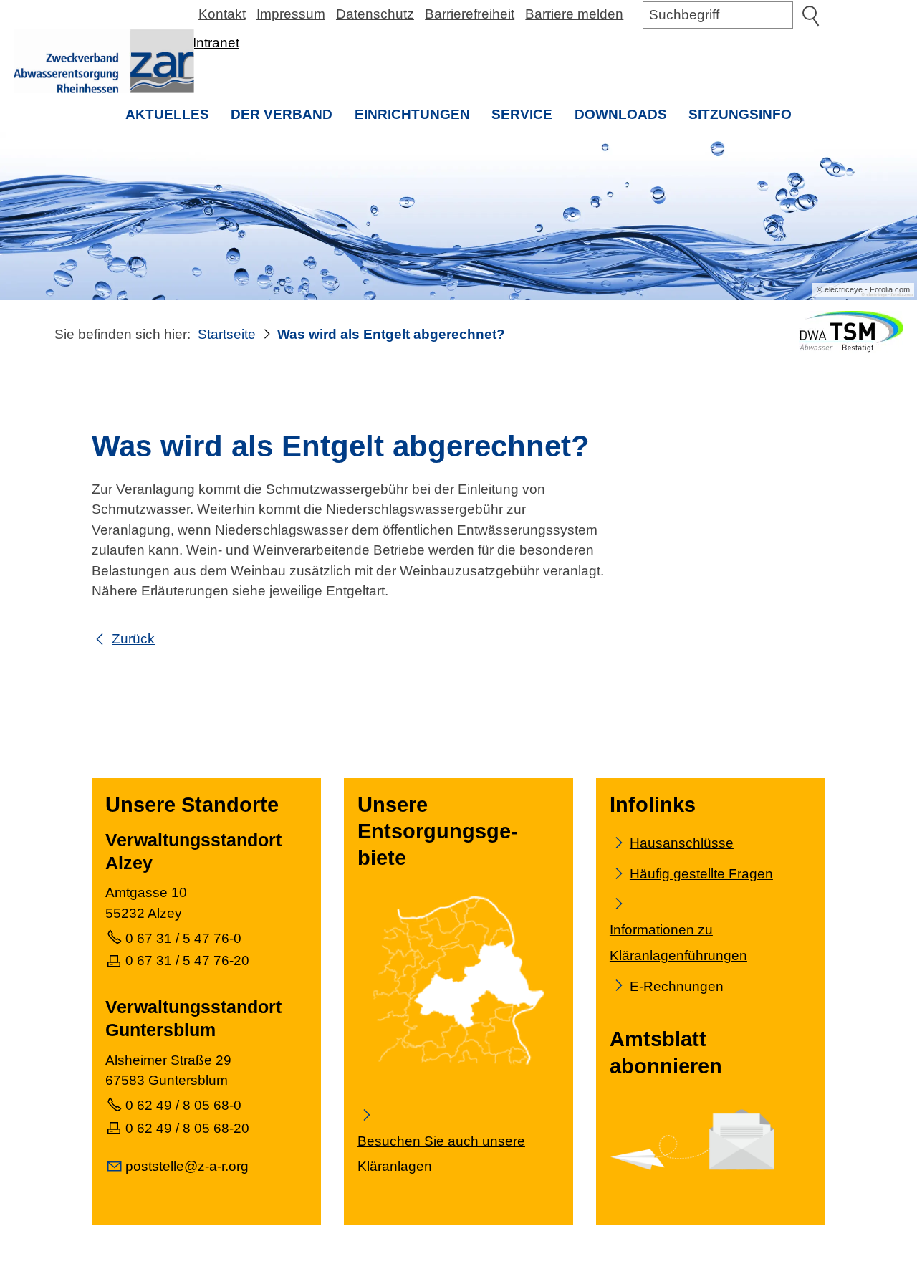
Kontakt (222, 13)
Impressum (290, 13)
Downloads (621, 114)
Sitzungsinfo (745, 119)
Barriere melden (574, 13)
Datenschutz (375, 13)
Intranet (216, 42)
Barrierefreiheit (469, 13)
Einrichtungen (412, 114)
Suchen (810, 15)
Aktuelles (167, 114)
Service (521, 114)
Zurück (133, 638)
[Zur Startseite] (104, 61)
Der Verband (281, 114)
